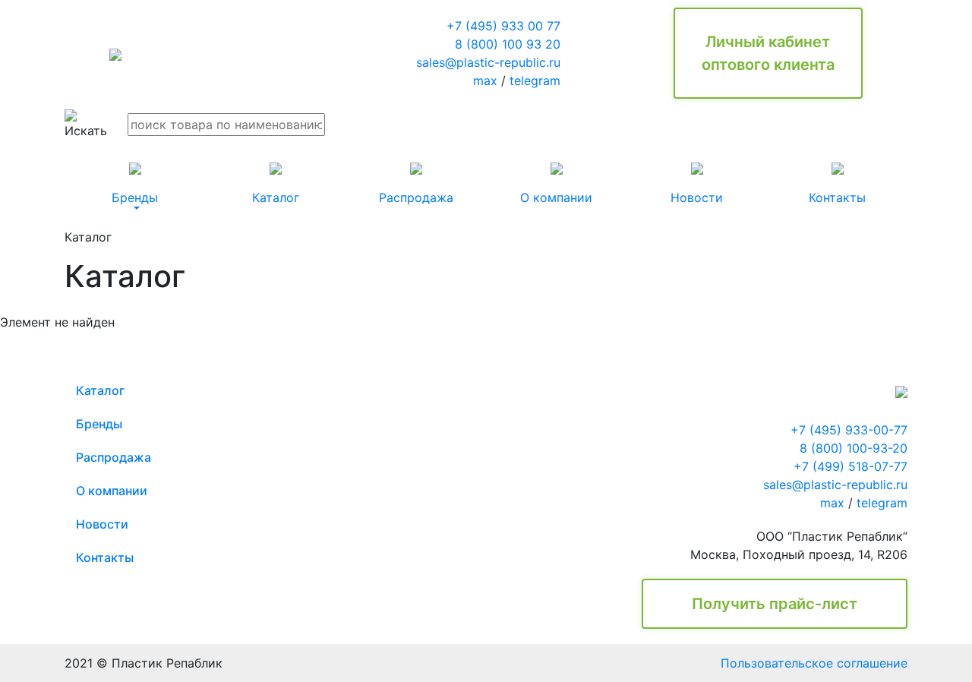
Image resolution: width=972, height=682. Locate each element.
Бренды (99, 423)
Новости (102, 524)
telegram (535, 80)
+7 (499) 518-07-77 (850, 466)
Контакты (105, 557)
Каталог (100, 390)
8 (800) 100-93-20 (853, 448)
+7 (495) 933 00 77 (503, 25)
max (485, 80)
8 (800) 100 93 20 (507, 44)
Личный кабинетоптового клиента (768, 53)
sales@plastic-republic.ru (488, 62)
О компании (111, 490)
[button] (135, 184)
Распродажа (113, 457)
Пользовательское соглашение (814, 663)
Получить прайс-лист (774, 604)
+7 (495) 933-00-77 (849, 429)
